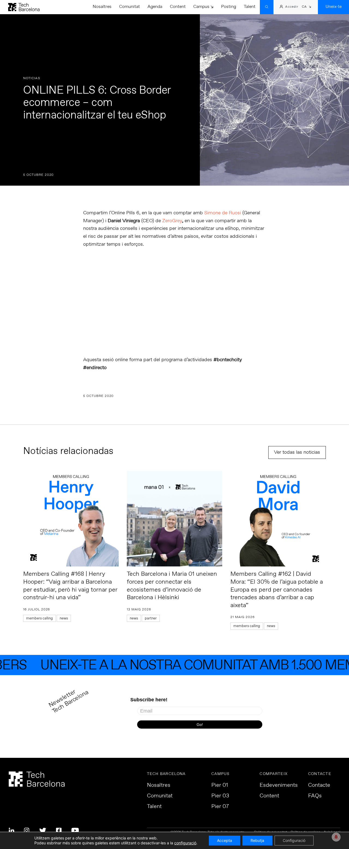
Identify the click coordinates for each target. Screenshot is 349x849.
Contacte (319, 785)
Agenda (155, 7)
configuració (185, 843)
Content (178, 7)
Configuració (294, 840)
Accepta (224, 840)
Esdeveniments (279, 785)
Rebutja (257, 840)
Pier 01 (219, 785)
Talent (249, 7)
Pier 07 (220, 806)
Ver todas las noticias (297, 452)
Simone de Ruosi (222, 213)
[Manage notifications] (336, 837)
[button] (306, 7)
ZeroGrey (172, 221)
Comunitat (129, 7)
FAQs (315, 796)
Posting (228, 7)
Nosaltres (102, 7)
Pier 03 (220, 796)
